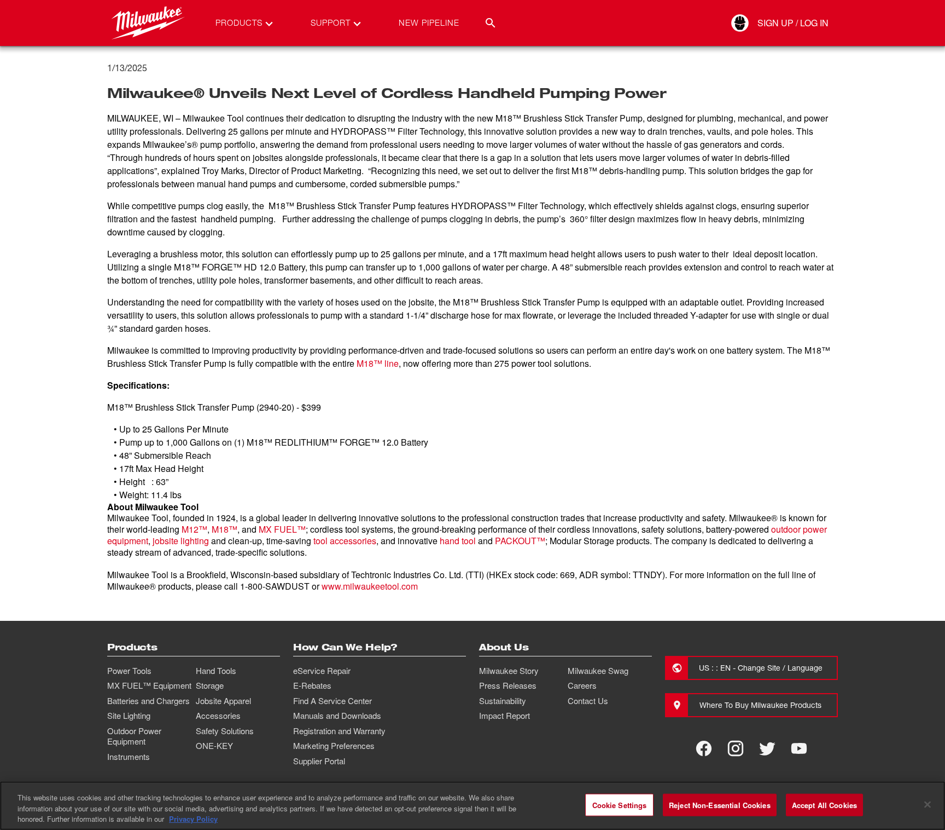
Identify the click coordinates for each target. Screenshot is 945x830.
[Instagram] (735, 748)
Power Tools (129, 670)
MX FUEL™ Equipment (149, 685)
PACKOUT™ (520, 540)
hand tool (458, 540)
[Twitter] (767, 748)
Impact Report (504, 715)
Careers (582, 685)
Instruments (128, 756)
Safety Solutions (225, 730)
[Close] (927, 804)
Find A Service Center (332, 700)
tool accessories (344, 540)
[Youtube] (799, 748)
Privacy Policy (193, 819)
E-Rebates (312, 685)
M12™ (194, 529)
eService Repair (322, 670)
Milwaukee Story (509, 670)
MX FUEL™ (282, 529)
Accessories (218, 715)
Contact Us (588, 700)
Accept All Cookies (824, 804)
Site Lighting (128, 715)
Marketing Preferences (334, 745)
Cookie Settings (619, 804)
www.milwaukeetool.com (370, 586)
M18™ (224, 529)
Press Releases (507, 685)
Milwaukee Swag (598, 670)
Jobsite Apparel (223, 700)
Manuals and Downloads (337, 715)
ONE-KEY (214, 745)
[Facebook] (704, 748)
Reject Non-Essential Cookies (720, 804)
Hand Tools (216, 670)
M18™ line (378, 363)
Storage (210, 685)
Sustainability (502, 700)
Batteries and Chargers (148, 700)
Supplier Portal (319, 761)
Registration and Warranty (339, 730)
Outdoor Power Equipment (134, 736)
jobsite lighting (181, 540)
